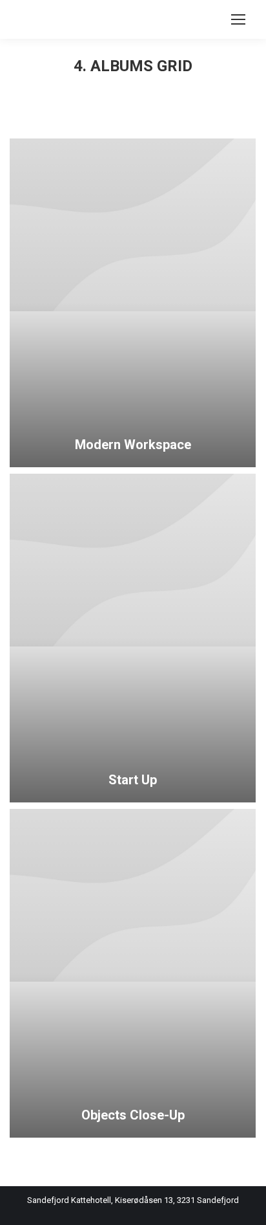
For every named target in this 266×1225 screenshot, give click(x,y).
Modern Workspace (133, 444)
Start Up (132, 780)
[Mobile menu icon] (238, 19)
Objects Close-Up (133, 1115)
